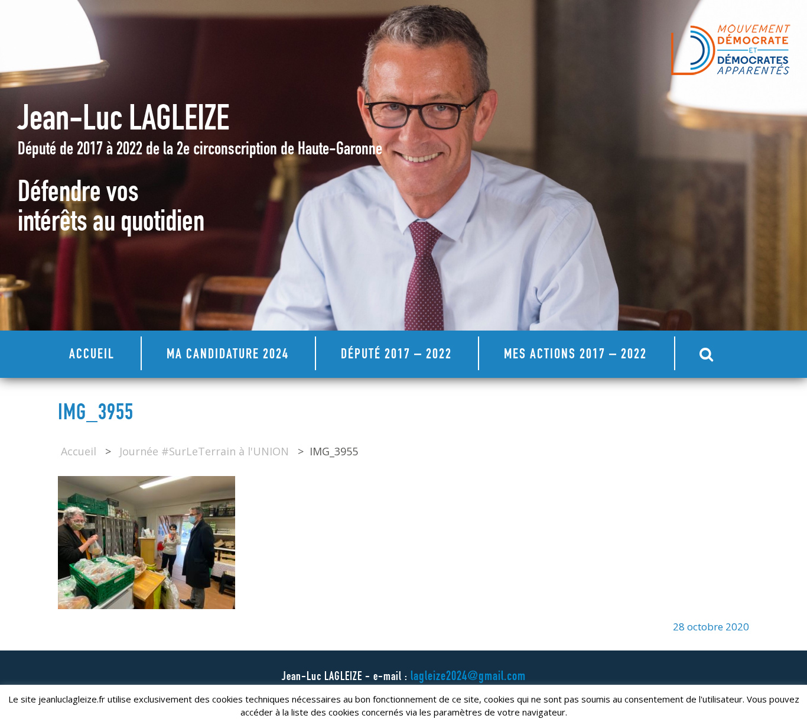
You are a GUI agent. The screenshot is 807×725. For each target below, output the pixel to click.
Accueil (92, 355)
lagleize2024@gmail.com (468, 677)
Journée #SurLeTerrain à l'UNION (204, 451)
